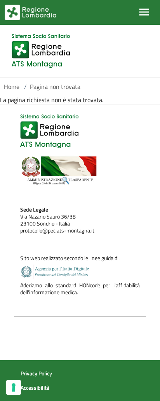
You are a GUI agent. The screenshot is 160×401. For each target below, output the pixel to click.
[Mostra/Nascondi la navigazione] (144, 12)
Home (11, 86)
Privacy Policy (36, 373)
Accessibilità (35, 388)
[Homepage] (41, 51)
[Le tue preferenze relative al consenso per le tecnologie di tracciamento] (13, 387)
